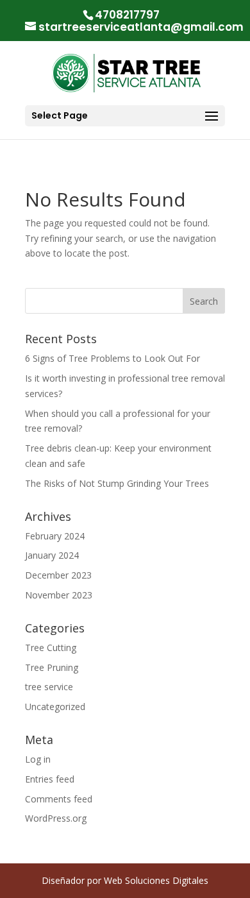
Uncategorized (55, 706)
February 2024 (55, 536)
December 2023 (58, 575)
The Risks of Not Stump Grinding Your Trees (117, 483)
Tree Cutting (50, 647)
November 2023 (58, 595)
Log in (38, 759)
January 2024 (52, 555)
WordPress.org (56, 818)
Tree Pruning (51, 667)
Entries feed (49, 779)
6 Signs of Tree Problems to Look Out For (112, 358)
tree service (49, 687)
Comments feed (58, 799)
